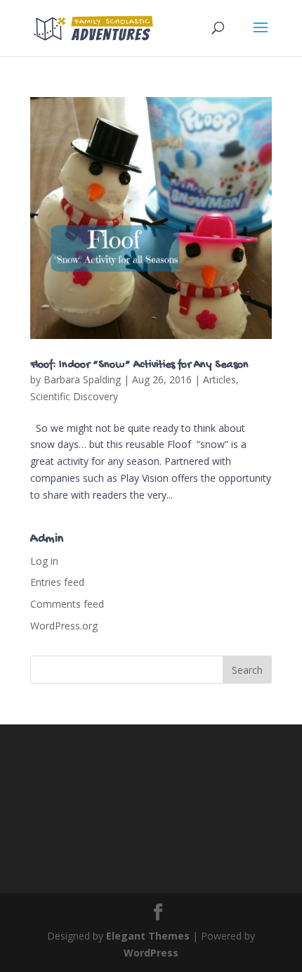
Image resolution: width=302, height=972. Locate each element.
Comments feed (67, 603)
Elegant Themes (148, 935)
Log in (44, 561)
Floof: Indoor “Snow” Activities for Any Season (139, 365)
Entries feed (57, 582)
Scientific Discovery (74, 396)
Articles (219, 379)
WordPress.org (64, 625)
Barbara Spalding (82, 379)
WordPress (151, 952)
